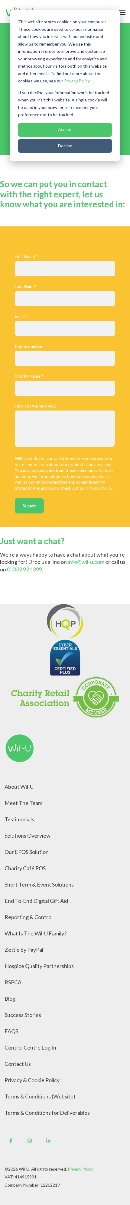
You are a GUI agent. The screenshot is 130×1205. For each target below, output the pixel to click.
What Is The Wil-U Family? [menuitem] (36, 933)
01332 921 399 (24, 569)
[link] (20, 747)
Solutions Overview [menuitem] (27, 835)
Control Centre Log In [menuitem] (30, 1047)
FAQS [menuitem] (11, 1031)
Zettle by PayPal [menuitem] (24, 949)
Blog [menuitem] (10, 998)
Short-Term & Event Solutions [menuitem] (39, 884)
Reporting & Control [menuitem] (29, 917)
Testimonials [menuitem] (19, 819)
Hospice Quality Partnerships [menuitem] (39, 966)
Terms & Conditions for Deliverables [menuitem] (47, 1112)
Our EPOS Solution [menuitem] (27, 852)
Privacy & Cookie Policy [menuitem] (32, 1080)
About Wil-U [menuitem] (19, 786)
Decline (65, 145)
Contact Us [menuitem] (18, 1063)
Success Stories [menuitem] (23, 1015)
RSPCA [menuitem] (13, 982)
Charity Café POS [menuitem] (25, 868)
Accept (65, 129)
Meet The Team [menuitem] (23, 803)
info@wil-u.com (86, 561)
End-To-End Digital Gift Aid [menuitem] (36, 900)
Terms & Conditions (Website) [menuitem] (40, 1096)
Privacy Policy (77, 80)
